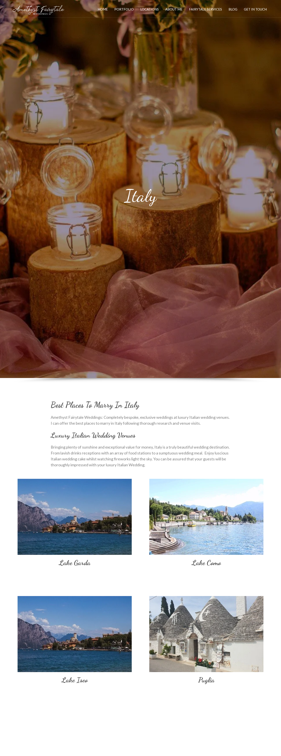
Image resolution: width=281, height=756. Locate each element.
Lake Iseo (75, 680)
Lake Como (206, 563)
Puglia (206, 680)
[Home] (38, 9)
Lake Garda (74, 563)
